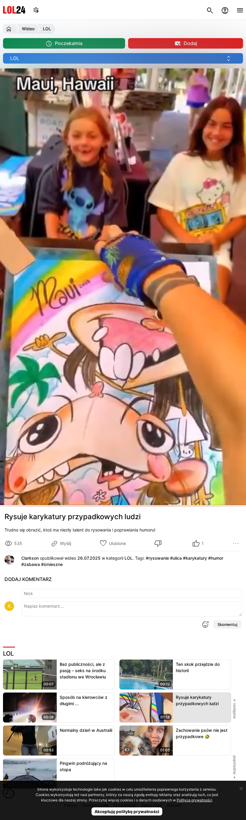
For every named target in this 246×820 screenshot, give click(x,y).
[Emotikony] (205, 624)
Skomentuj (227, 624)
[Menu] (240, 9)
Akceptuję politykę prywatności (126, 811)
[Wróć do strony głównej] (10, 29)
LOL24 (14, 9)
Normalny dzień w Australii (86, 730)
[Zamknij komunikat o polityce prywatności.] (241, 788)
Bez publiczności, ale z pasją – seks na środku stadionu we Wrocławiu (83, 670)
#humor (215, 558)
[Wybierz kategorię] (123, 58)
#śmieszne (52, 564)
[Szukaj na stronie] (210, 9)
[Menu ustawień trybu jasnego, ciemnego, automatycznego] (36, 9)
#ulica (176, 558)
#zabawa (30, 564)
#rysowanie (157, 558)
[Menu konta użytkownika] (225, 9)
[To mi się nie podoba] (159, 543)
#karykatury (195, 558)
